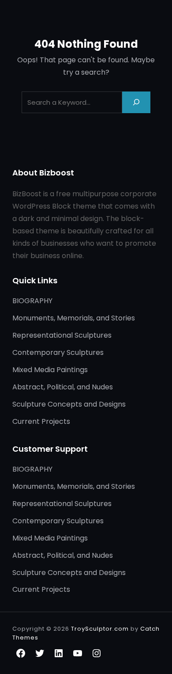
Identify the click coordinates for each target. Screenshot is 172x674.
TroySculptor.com (100, 628)
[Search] (136, 102)
